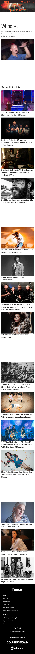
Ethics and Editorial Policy (9, 607)
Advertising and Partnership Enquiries (11, 618)
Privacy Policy (6, 601)
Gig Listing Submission (8, 621)
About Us (5, 598)
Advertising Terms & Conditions (10, 610)
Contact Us (5, 624)
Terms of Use (6, 604)
